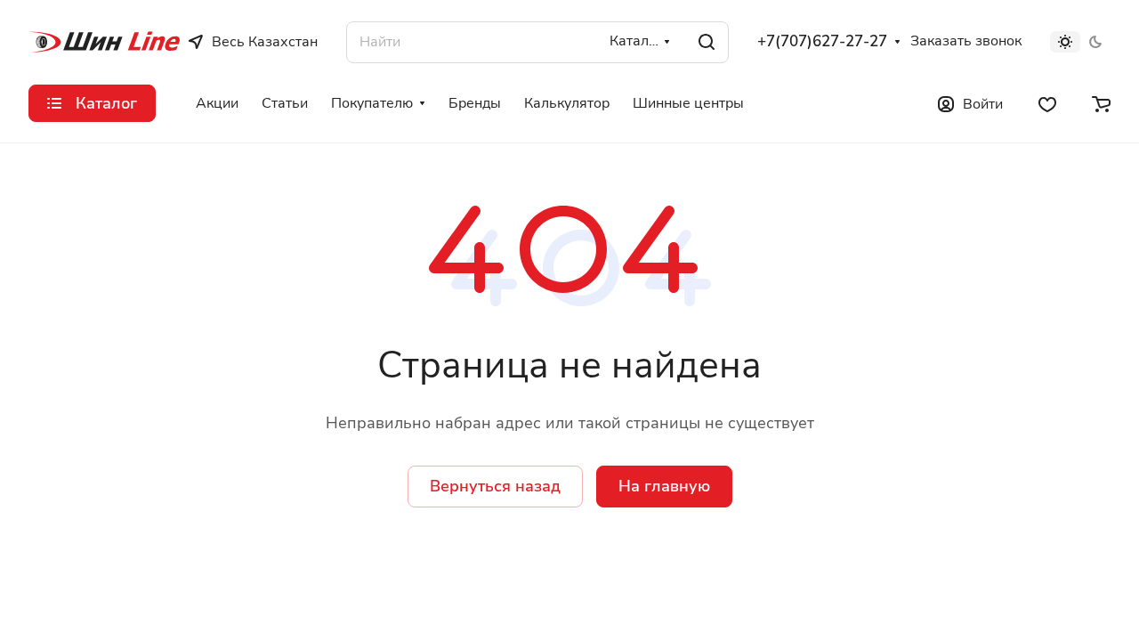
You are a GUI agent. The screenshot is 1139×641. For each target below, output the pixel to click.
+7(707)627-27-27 (822, 42)
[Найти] (706, 42)
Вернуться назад (495, 486)
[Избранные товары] (1047, 103)
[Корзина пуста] (1101, 103)
